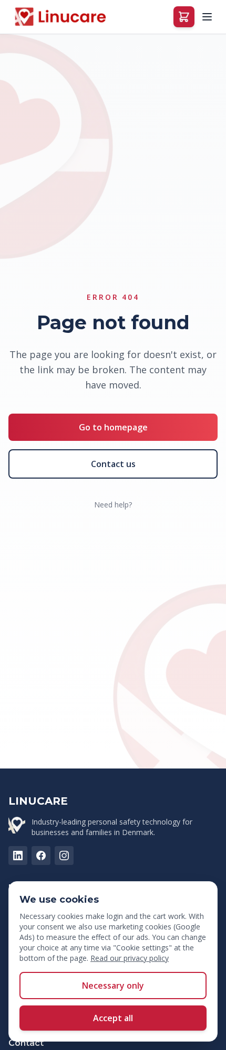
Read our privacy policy (129, 958)
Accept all (113, 1018)
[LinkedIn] (17, 855)
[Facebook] (41, 855)
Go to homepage (113, 427)
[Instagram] (64, 855)
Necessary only (113, 985)
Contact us (113, 464)
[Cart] (183, 16)
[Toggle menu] (207, 16)
